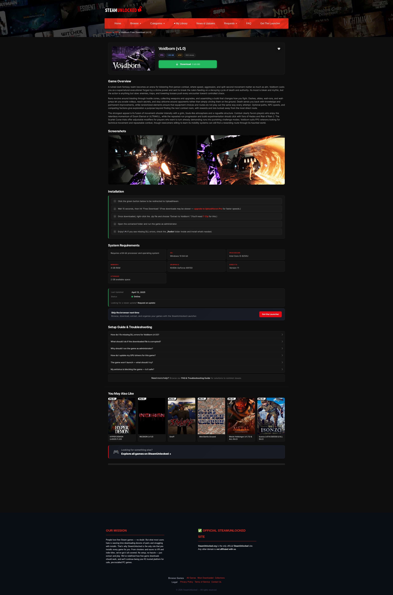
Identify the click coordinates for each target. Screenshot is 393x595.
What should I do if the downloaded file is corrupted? (136, 341)
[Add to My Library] (279, 49)
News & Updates (205, 23)
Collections (220, 577)
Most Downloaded (205, 577)
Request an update (146, 303)
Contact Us (216, 581)
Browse (134, 23)
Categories (156, 23)
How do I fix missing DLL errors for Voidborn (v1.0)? (135, 334)
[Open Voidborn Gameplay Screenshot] (241, 160)
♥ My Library (180, 23)
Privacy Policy (186, 581)
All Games (191, 577)
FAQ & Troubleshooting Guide (195, 378)
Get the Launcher (270, 23)
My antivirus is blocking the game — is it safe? (132, 369)
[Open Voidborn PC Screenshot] (152, 160)
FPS (116, 32)
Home (118, 23)
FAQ (248, 23)
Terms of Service (202, 581)
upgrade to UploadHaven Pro (208, 208)
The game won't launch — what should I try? (132, 362)
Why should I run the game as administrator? (132, 348)
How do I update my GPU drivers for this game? (133, 355)
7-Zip (205, 216)
